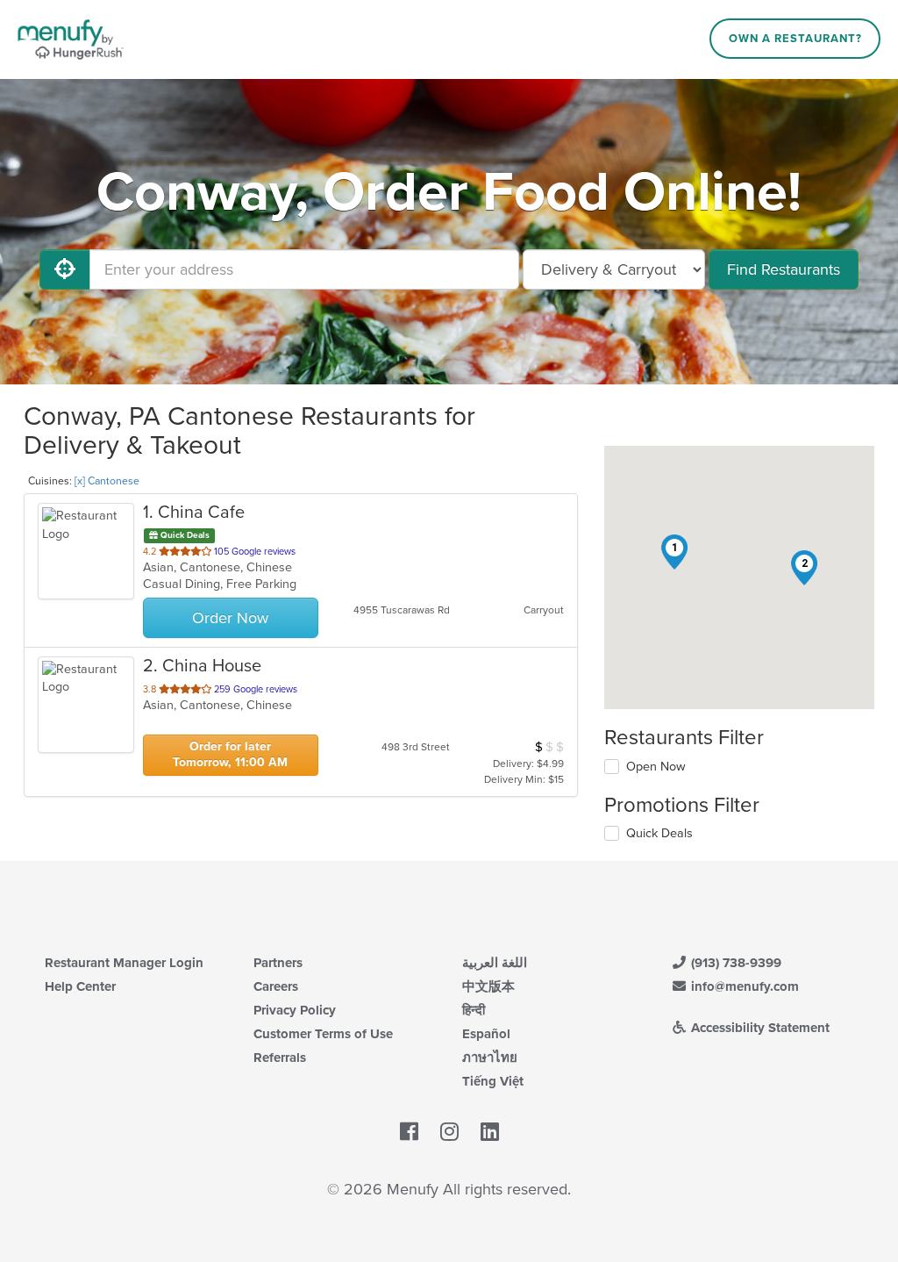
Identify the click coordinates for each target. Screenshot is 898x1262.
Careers (275, 986)
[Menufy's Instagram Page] (449, 1132)
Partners (278, 963)
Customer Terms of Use (323, 1034)
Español (486, 1034)
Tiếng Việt (493, 1081)
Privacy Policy (294, 1010)
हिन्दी (473, 1010)
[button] (674, 552)
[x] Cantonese (107, 481)
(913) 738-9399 (734, 963)
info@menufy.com (743, 986)
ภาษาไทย (489, 1057)
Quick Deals (659, 833)
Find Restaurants (783, 269)
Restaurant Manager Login (124, 963)
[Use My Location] (64, 269)
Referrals (279, 1057)
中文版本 (488, 986)
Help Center (80, 986)
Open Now (656, 766)
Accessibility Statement (759, 1028)
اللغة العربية (494, 963)
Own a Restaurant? (795, 39)
